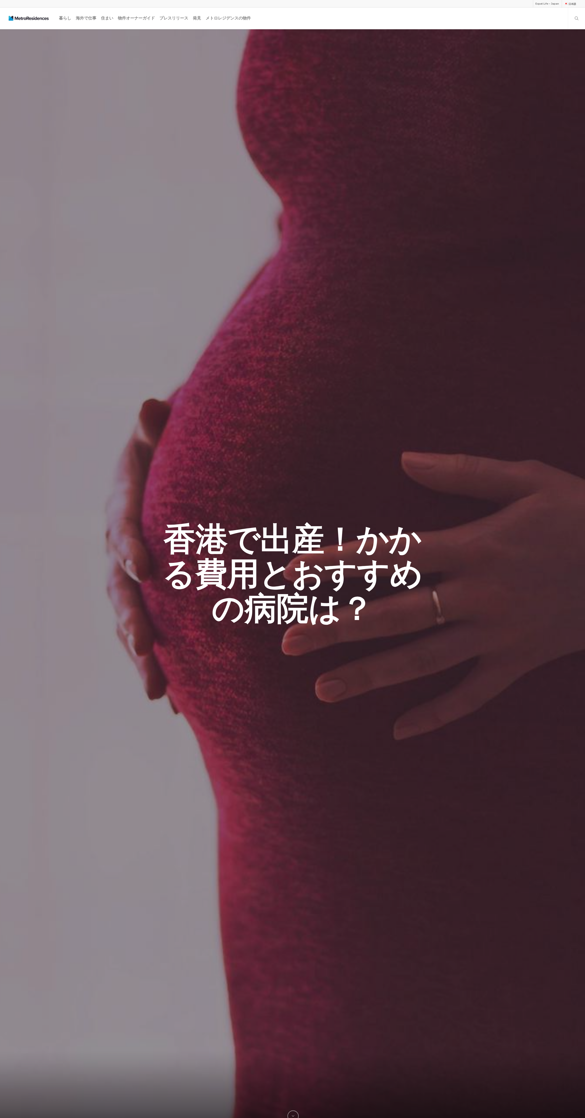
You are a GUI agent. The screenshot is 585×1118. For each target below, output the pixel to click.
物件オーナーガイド (136, 18)
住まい (107, 18)
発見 (197, 18)
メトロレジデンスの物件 (228, 18)
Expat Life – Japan (547, 3)
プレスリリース (174, 18)
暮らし (65, 18)
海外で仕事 (86, 18)
